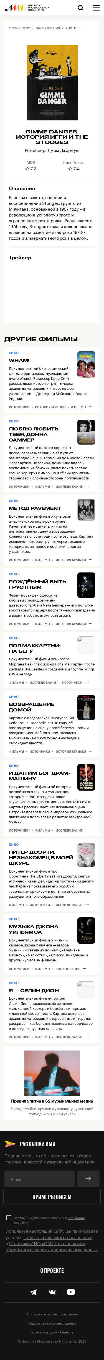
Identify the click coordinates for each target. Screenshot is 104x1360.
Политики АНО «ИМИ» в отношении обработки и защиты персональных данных (52, 1245)
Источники (19, 407)
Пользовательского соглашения (58, 1236)
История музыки (50, 407)
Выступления (48, 28)
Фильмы (78, 407)
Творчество (19, 28)
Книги (70, 28)
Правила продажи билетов (52, 1331)
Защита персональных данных (52, 1322)
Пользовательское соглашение (52, 1313)
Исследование (69, 486)
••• (81, 27)
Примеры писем (52, 1196)
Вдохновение (68, 968)
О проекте (52, 1270)
